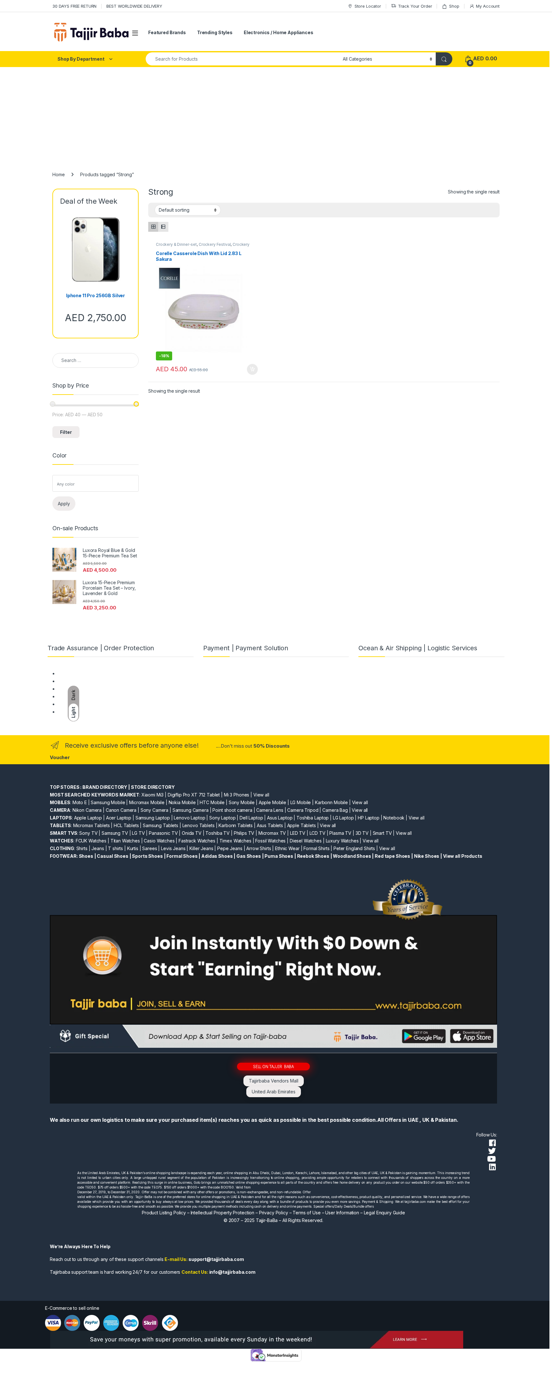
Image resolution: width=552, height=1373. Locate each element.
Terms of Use (306, 1212)
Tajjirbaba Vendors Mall (273, 1080)
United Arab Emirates (273, 1091)
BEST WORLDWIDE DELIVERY (134, 6)
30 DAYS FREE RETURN (74, 6)
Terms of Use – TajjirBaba (84, 681)
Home (58, 174)
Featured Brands (167, 32)
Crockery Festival (215, 244)
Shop (454, 6)
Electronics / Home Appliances (278, 32)
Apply (64, 503)
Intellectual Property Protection (223, 1212)
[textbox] (97, 484)
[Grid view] (153, 227)
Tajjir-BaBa (267, 1220)
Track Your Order (415, 6)
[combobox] (242, 58)
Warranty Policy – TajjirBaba (86, 696)
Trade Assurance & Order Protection (95, 704)
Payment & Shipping (78, 673)
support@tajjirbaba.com (216, 1259)
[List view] (163, 227)
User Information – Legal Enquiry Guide (365, 1212)
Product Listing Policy (164, 1212)
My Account (488, 6)
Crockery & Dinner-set (176, 244)
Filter (66, 432)
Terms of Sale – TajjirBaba (84, 688)
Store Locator (368, 6)
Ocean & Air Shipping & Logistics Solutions (101, 711)
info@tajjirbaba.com (232, 1272)
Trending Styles (215, 32)
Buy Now (252, 369)
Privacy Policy (273, 1212)
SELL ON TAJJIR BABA (273, 1066)
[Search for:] (95, 360)
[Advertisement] (276, 115)
